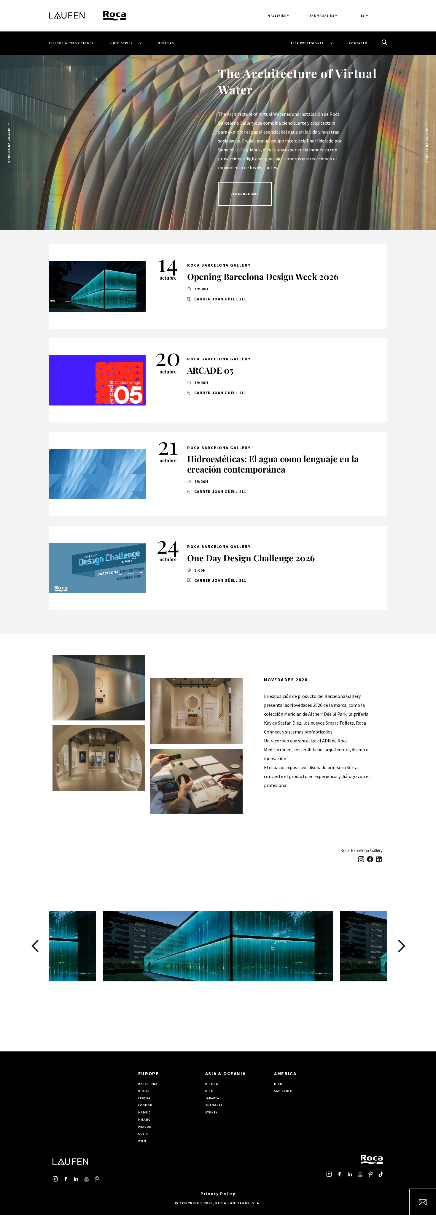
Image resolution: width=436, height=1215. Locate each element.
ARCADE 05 (210, 370)
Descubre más (244, 194)
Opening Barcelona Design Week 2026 (262, 276)
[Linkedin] (379, 859)
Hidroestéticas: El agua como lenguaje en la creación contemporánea (273, 464)
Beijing (211, 1084)
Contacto (358, 43)
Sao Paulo (283, 1091)
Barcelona (147, 1084)
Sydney (211, 1112)
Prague (144, 1127)
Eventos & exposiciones (71, 43)
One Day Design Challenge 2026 (251, 557)
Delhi (210, 1091)
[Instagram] (361, 859)
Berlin (144, 1091)
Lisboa (144, 1098)
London (145, 1105)
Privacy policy (218, 1193)
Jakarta (212, 1098)
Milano (144, 1119)
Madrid (144, 1112)
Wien (142, 1141)
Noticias (166, 43)
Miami (279, 1084)
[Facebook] (370, 859)
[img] (97, 286)
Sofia (143, 1134)
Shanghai (213, 1105)
